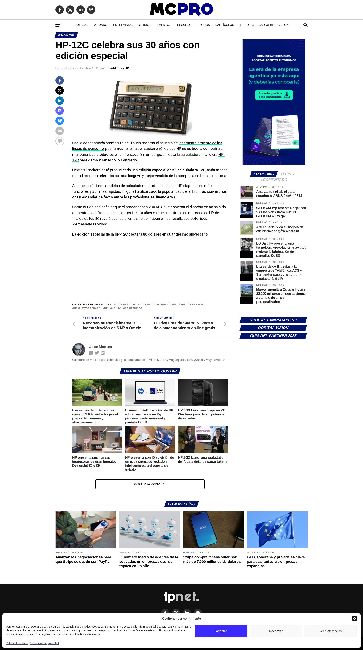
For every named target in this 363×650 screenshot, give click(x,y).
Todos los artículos (216, 24)
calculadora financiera (158, 304)
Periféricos (133, 308)
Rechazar (276, 631)
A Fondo (100, 24)
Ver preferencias (330, 631)
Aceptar (221, 631)
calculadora (126, 304)
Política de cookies (17, 643)
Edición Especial (192, 304)
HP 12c (116, 308)
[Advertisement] (150, 270)
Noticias (81, 24)
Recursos (185, 24)
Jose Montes (114, 68)
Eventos (164, 24)
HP (106, 308)
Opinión (145, 24)
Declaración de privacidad (44, 643)
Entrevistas (123, 24)
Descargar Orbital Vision (268, 24)
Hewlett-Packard (87, 308)
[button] (354, 618)
